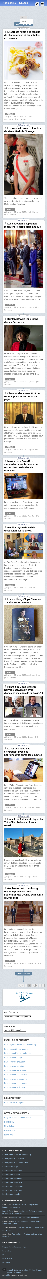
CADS (6, 1275)
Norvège (35, 212)
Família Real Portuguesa (15, 1103)
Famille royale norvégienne (16, 1083)
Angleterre (31, 382)
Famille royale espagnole (15, 1070)
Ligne (29, 877)
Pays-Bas (31, 516)
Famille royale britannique (15, 1062)
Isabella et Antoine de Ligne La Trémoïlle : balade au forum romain (23, 822)
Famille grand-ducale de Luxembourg (20, 1045)
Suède (30, 588)
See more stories (23, 973)
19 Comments (11, 678)
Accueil (10, 1270)
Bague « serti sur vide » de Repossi (25, 1217)
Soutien (32, 1270)
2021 (23, 17)
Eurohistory (9, 1122)
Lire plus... (10, 114)
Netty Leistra (9, 1126)
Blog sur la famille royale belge (17, 1118)
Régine (8, 117)
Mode (29, 212)
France (30, 117)
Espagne (31, 307)
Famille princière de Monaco (16, 1049)
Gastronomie (8, 119)
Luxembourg (32, 963)
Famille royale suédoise (14, 1087)
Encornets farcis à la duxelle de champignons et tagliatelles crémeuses (22, 35)
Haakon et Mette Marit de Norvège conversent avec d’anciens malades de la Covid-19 (23, 689)
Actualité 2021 (22, 117)
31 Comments (22, 119)
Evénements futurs (21, 1270)
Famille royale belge (13, 1058)
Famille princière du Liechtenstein (18, 1053)
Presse (39, 1270)
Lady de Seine (7, 1211)
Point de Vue (9, 1130)
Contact (10, 1272)
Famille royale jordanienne (15, 1079)
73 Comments (11, 215)
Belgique (31, 450)
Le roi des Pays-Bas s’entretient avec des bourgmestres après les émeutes (23, 751)
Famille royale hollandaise (15, 1075)
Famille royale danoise (14, 1066)
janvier (24, 21)
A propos (17, 1272)
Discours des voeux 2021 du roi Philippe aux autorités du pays (22, 396)
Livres (38, 675)
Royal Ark (8, 1135)
